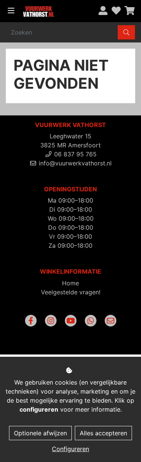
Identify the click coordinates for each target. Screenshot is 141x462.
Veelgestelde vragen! (70, 292)
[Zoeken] (126, 32)
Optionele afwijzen (40, 433)
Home (70, 283)
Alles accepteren (103, 433)
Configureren (70, 449)
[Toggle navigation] (11, 11)
